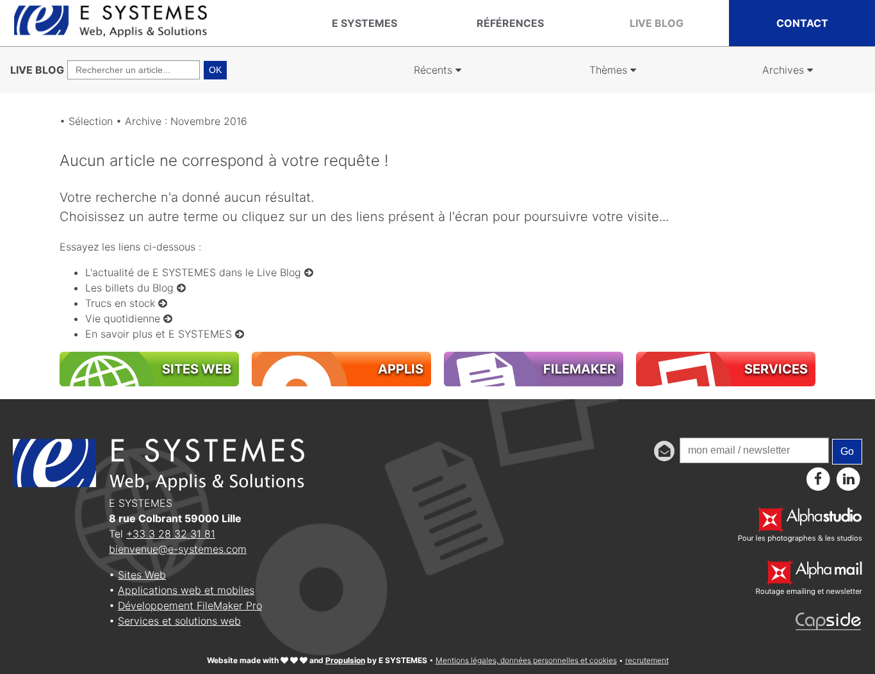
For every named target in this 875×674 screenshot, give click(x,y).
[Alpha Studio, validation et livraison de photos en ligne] (800, 538)
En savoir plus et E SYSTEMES (160, 333)
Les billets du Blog (131, 287)
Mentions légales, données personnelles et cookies (526, 660)
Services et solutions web (179, 620)
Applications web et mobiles (186, 590)
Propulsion (345, 660)
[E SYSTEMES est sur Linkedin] (848, 478)
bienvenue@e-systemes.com (178, 549)
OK (215, 70)
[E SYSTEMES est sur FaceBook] (818, 478)
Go (847, 451)
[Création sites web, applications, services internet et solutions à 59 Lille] (110, 34)
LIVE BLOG (37, 69)
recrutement (647, 660)
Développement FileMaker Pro (190, 605)
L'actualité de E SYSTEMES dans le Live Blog (194, 272)
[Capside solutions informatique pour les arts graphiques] (828, 626)
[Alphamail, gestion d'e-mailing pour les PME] (809, 592)
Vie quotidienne (124, 318)
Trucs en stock (121, 303)
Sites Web (142, 574)
